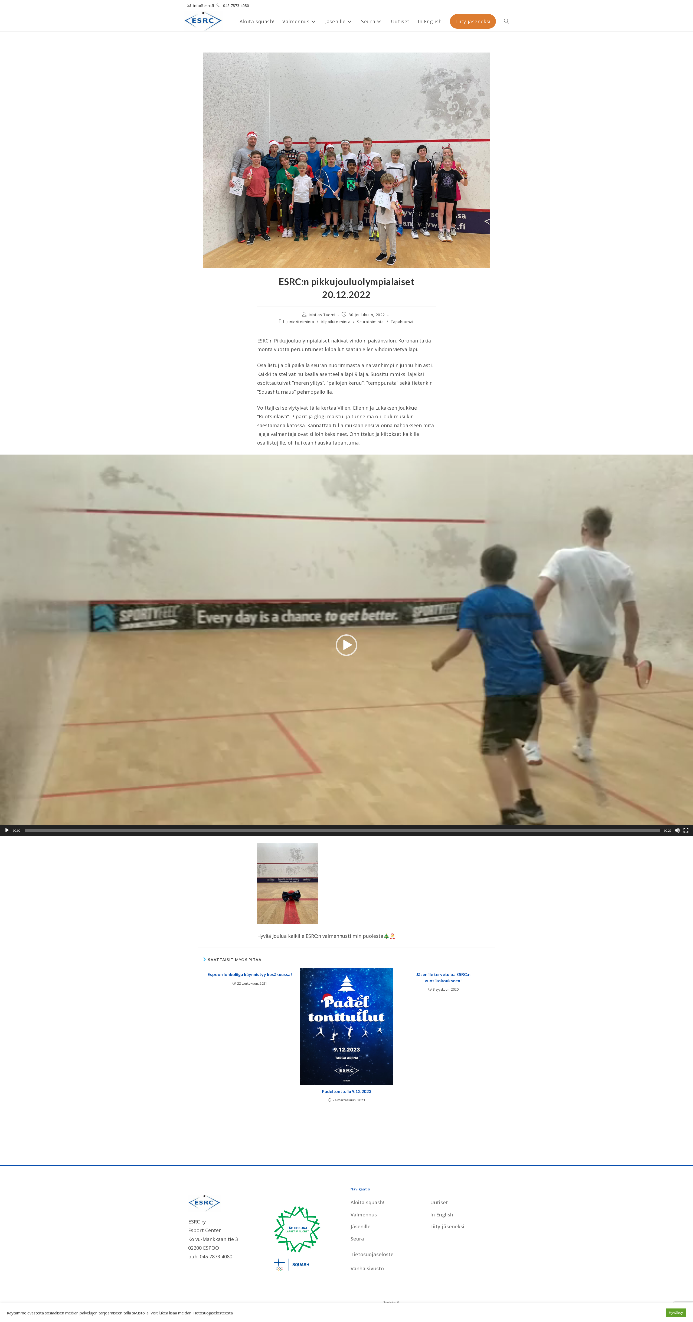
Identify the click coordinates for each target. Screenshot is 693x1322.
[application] (346, 645)
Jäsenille (361, 1226)
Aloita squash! (367, 1202)
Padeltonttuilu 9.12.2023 (346, 1091)
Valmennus (364, 1214)
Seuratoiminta (370, 321)
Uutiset (439, 1202)
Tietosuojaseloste (372, 1254)
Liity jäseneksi (447, 1226)
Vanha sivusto (367, 1268)
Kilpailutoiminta (336, 321)
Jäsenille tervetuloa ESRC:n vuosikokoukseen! (443, 977)
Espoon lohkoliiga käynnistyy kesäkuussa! (250, 974)
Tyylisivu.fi (391, 1302)
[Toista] (7, 830)
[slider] (342, 830)
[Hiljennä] (677, 830)
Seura (357, 1238)
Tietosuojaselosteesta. (213, 1313)
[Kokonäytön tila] (686, 830)
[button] (346, 645)
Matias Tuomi (322, 314)
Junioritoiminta (300, 321)
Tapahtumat (402, 321)
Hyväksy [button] (676, 1312)
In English (441, 1214)
